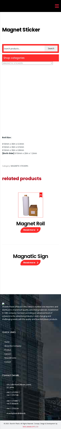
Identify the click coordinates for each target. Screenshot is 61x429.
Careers (7, 354)
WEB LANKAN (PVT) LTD (30, 427)
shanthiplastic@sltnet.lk (16, 413)
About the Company (12, 346)
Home (4, 25)
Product (7, 350)
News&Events (10, 358)
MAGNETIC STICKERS (19, 166)
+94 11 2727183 (12, 395)
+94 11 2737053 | (13, 392)
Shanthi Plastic (15, 424)
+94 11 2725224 (12, 408)
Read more (29, 229)
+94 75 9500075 (12, 403)
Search (51, 48)
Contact (7, 362)
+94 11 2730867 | (13, 400)
